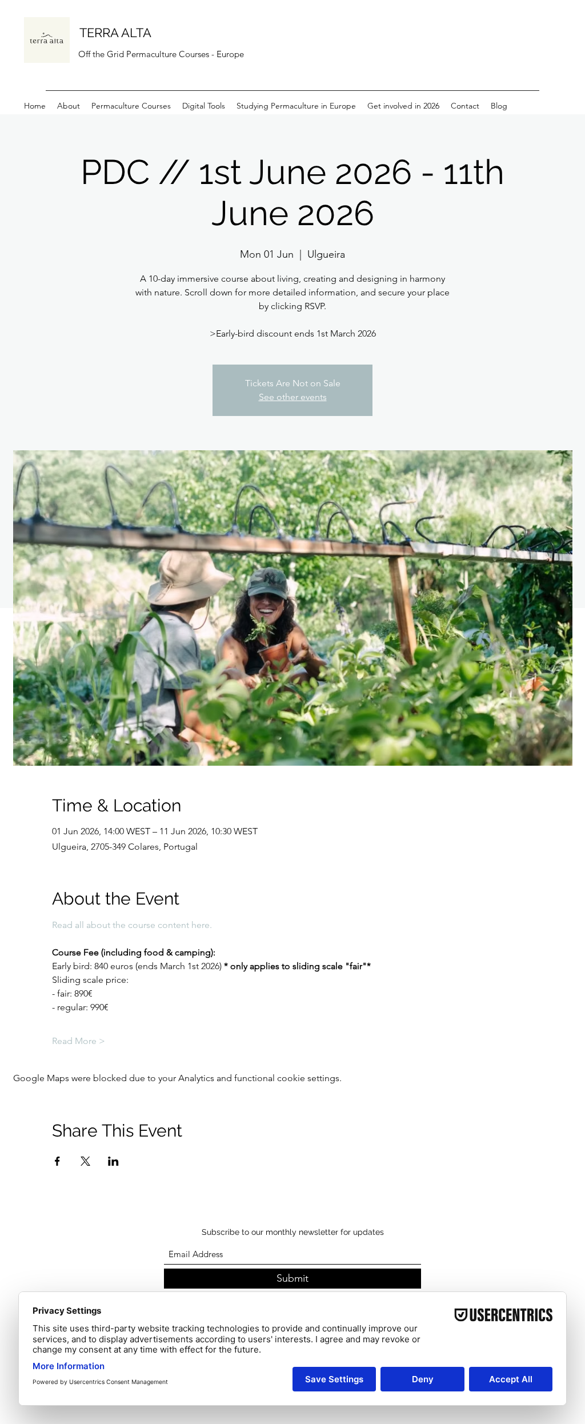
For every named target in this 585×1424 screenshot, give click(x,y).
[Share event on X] (85, 1161)
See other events (293, 396)
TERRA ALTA (115, 32)
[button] (204, 105)
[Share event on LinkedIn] (113, 1161)
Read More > (78, 1040)
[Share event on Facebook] (57, 1161)
